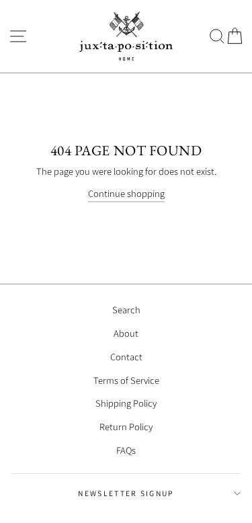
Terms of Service (126, 380)
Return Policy (126, 426)
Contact (126, 356)
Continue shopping (126, 193)
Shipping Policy (126, 403)
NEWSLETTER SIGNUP (125, 493)
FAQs (126, 450)
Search (126, 309)
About (126, 333)
